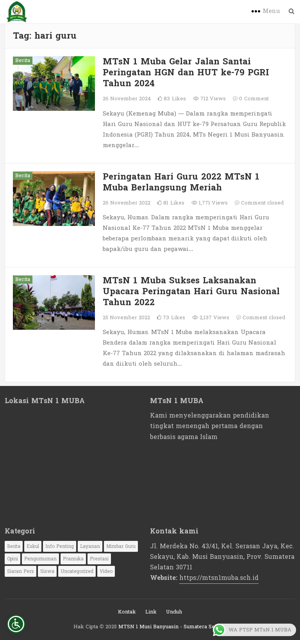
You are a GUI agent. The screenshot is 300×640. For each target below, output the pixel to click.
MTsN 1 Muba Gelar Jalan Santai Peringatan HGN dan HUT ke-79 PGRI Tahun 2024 (186, 72)
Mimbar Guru (121, 546)
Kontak (127, 612)
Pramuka (73, 559)
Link (151, 612)
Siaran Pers (20, 571)
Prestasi (99, 559)
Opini (12, 559)
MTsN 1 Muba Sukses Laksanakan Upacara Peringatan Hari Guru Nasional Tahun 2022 (191, 291)
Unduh (174, 612)
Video (106, 571)
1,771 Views (212, 203)
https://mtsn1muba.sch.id (219, 577)
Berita (22, 61)
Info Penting (59, 546)
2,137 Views (213, 317)
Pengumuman (40, 559)
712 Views (212, 98)
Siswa (47, 571)
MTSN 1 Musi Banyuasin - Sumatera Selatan (172, 626)
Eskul (33, 546)
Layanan (90, 546)
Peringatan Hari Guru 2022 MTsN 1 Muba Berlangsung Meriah (181, 182)
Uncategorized (77, 571)
